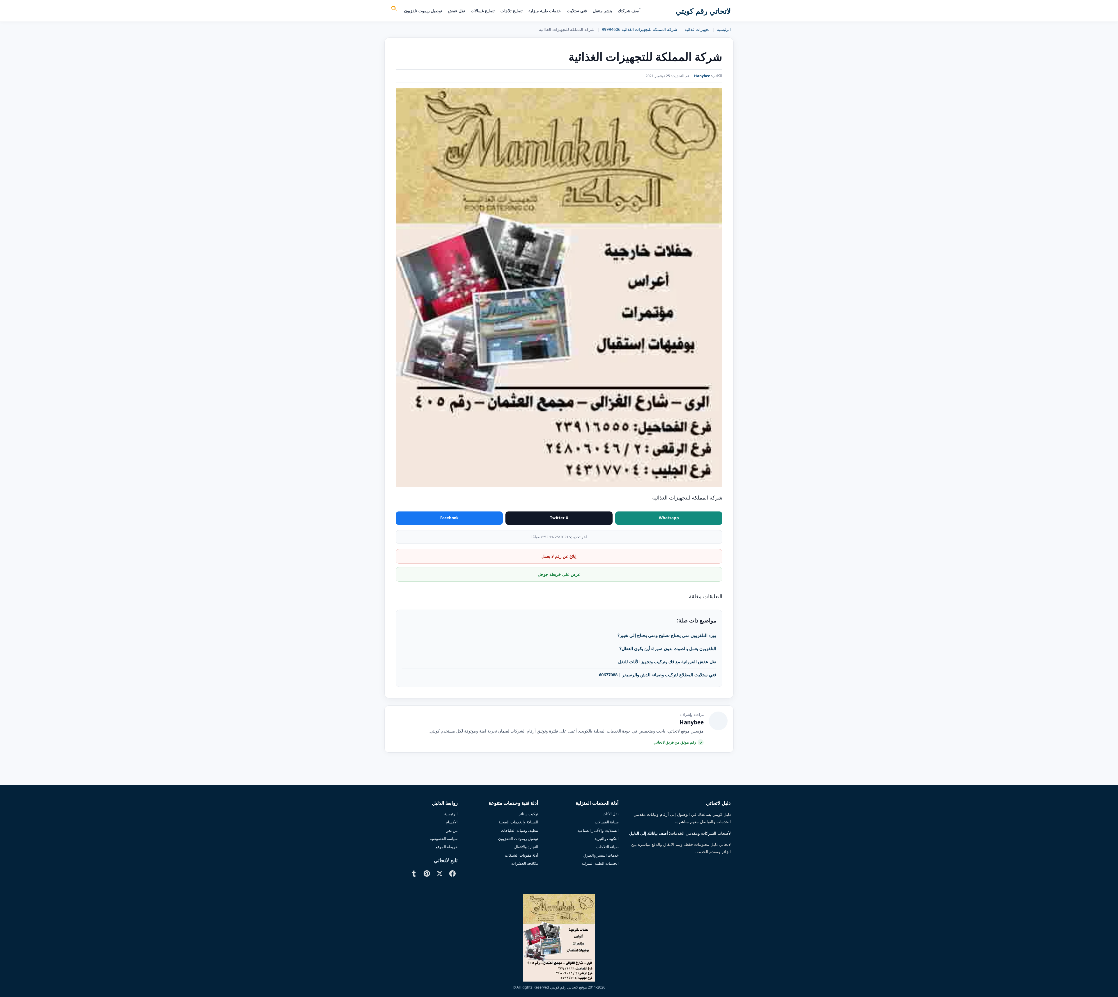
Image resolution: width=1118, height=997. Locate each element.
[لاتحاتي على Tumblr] (414, 873)
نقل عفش (456, 10)
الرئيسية (724, 29)
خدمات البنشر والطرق (601, 855)
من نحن (451, 830)
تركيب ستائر (528, 813)
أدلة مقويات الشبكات (521, 855)
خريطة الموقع (447, 846)
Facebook (449, 517)
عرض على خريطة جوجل (559, 574)
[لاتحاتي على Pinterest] (427, 873)
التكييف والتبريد (607, 838)
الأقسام (452, 822)
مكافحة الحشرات (524, 863)
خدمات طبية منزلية (544, 10)
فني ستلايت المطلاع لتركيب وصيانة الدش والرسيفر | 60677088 (657, 674)
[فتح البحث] (393, 9)
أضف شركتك (629, 10)
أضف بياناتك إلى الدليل (648, 833)
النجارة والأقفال (526, 846)
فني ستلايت (577, 10)
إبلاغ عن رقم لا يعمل (559, 556)
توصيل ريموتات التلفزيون (518, 838)
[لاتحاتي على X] (439, 873)
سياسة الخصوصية (444, 838)
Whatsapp (669, 517)
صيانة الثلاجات (607, 846)
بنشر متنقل (602, 10)
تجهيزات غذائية (697, 29)
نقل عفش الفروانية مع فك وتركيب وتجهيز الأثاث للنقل (667, 661)
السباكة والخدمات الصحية (518, 822)
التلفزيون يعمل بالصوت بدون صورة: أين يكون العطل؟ (667, 648)
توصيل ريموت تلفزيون (423, 10)
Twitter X (559, 517)
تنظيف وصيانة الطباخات (519, 830)
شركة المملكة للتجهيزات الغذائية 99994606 (639, 29)
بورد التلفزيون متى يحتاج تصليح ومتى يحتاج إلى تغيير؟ (667, 635)
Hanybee (702, 75)
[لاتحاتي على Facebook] (452, 873)
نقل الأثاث (611, 813)
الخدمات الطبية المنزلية (600, 863)
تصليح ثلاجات (511, 10)
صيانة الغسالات (607, 822)
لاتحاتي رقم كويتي (703, 10)
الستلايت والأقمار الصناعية (598, 830)
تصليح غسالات (483, 10)
